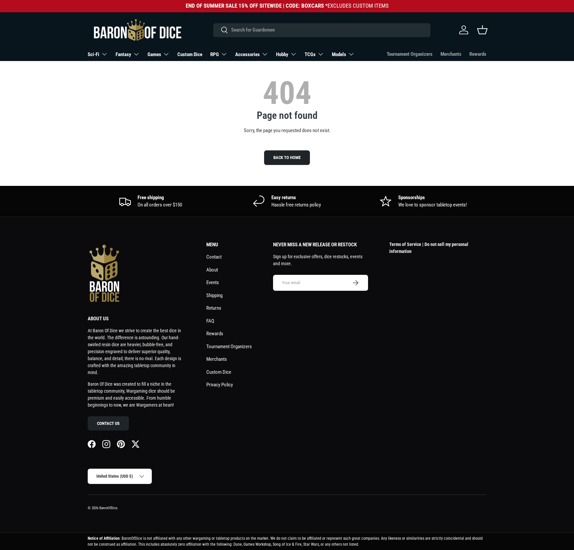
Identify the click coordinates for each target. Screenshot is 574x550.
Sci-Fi (93, 54)
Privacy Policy (219, 385)
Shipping (214, 295)
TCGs (310, 54)
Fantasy (123, 54)
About (212, 270)
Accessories (247, 54)
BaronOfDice (108, 508)
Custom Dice (189, 54)
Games (154, 54)
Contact (214, 257)
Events (212, 282)
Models (339, 54)
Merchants (450, 54)
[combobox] (321, 30)
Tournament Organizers (409, 54)
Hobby (282, 54)
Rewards (477, 54)
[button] (482, 30)
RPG (214, 54)
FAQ (210, 321)
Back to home (287, 157)
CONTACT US (108, 423)
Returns (213, 308)
